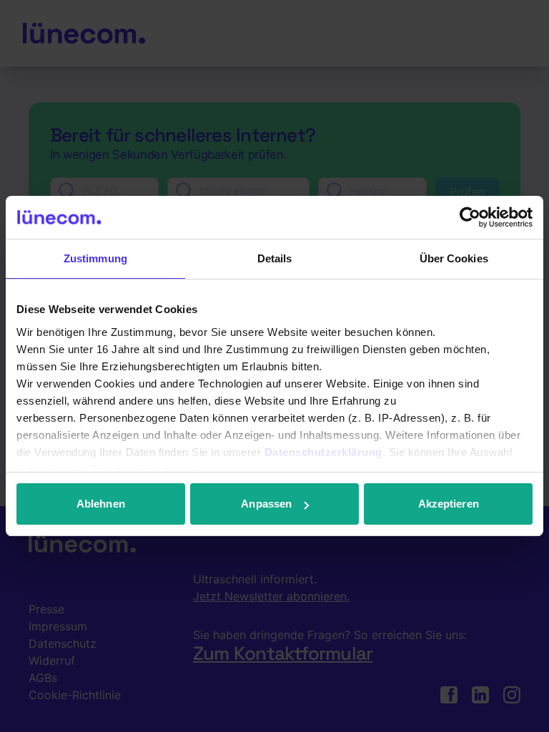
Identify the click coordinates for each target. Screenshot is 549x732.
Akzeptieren (448, 504)
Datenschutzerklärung (323, 452)
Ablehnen (100, 504)
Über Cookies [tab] (454, 258)
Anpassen (266, 504)
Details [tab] (274, 258)
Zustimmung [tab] (95, 258)
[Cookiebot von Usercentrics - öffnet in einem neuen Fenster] (470, 217)
